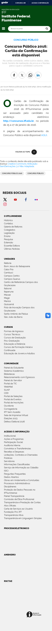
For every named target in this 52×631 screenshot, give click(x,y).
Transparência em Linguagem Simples (23, 518)
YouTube (15, 199)
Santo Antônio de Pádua (16, 314)
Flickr (36, 199)
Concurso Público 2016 (12, 173)
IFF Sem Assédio (12, 412)
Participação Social (13, 442)
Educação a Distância (14, 344)
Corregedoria (10, 409)
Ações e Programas (14, 439)
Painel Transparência (14, 496)
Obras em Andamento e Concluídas (21, 480)
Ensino (7, 236)
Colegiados (9, 230)
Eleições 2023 (10, 418)
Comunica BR (20, 3)
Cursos (8, 327)
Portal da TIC (10, 383)
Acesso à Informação (16, 431)
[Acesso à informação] (34, 614)
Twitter (5, 199)
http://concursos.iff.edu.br (18, 121)
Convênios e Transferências (17, 448)
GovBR (4, 2)
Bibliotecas (9, 374)
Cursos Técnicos (12, 334)
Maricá (7, 301)
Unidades (9, 259)
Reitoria (7, 263)
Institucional (10, 436)
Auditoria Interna (12, 445)
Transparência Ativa (13, 515)
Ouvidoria (9, 406)
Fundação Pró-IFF (13, 512)
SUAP (7, 390)
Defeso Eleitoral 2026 (14, 421)
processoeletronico (16, 528)
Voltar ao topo (22, 152)
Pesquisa (8, 239)
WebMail (8, 386)
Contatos (8, 223)
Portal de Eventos (12, 399)
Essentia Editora (12, 245)
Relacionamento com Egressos (19, 377)
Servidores (9, 461)
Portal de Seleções (13, 396)
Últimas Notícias (12, 249)
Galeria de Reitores (13, 226)
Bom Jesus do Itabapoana (17, 266)
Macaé (7, 295)
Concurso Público (35, 173)
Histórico (8, 220)
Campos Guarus (12, 279)
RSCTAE (8, 581)
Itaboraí (7, 288)
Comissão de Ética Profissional (19, 499)
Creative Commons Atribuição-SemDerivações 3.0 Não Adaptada (19, 165)
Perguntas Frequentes (15, 474)
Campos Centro (12, 276)
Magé (7, 298)
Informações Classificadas (17, 464)
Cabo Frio (8, 269)
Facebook (25, 199)
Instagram (5, 204)
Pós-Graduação (12, 341)
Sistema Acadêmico (14, 371)
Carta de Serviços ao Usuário (18, 509)
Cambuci (8, 272)
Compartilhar (30, 73)
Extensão (8, 242)
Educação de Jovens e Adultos (19, 353)
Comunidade (11, 363)
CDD (6, 393)
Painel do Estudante (14, 367)
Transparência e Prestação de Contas (22, 502)
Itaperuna (8, 291)
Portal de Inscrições (13, 402)
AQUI (44, 135)
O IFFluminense (13, 216)
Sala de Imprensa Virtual (16, 415)
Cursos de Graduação (15, 337)
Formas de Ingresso (14, 331)
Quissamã (9, 304)
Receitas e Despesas (14, 451)
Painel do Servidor (13, 380)
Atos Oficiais (10, 505)
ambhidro (10, 554)
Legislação (9, 233)
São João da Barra (13, 317)
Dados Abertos (11, 477)
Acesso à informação (40, 3)
